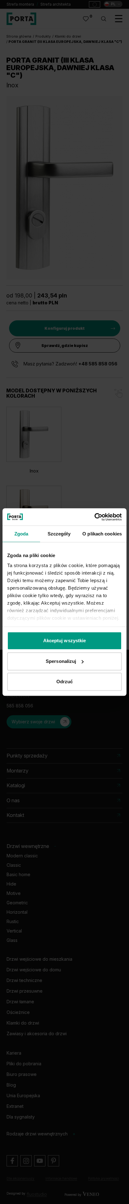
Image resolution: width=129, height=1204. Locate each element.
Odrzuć (64, 681)
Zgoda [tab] (21, 533)
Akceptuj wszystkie (64, 640)
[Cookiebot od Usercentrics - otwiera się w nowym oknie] (94, 517)
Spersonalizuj (61, 661)
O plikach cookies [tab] (102, 533)
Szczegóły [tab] (59, 533)
